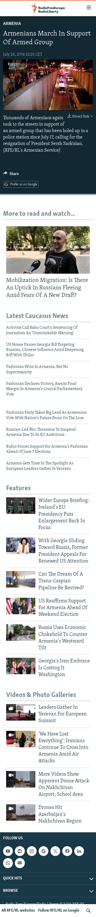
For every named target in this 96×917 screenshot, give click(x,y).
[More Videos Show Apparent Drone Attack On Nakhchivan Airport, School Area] (20, 779)
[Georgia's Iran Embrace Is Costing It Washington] (20, 666)
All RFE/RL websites (18, 911)
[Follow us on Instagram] (32, 851)
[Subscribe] (20, 863)
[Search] (88, 910)
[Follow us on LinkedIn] (79, 851)
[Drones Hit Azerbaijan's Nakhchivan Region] (20, 812)
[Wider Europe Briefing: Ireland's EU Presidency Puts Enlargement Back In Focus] (20, 505)
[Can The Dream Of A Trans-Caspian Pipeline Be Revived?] (20, 579)
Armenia (12, 24)
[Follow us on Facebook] (67, 851)
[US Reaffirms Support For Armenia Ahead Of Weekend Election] (20, 606)
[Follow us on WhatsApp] (8, 863)
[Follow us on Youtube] (8, 851)
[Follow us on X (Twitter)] (55, 851)
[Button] (11, 175)
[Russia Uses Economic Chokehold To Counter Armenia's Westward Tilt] (20, 632)
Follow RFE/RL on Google (58, 911)
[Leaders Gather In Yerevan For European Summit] (20, 712)
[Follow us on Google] (43, 851)
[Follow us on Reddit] (20, 851)
